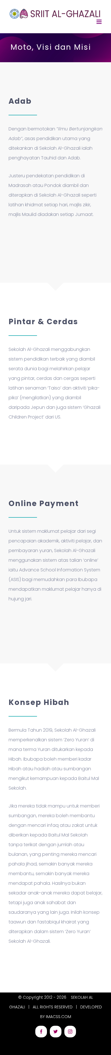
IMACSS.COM (58, 1016)
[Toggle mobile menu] (99, 22)
